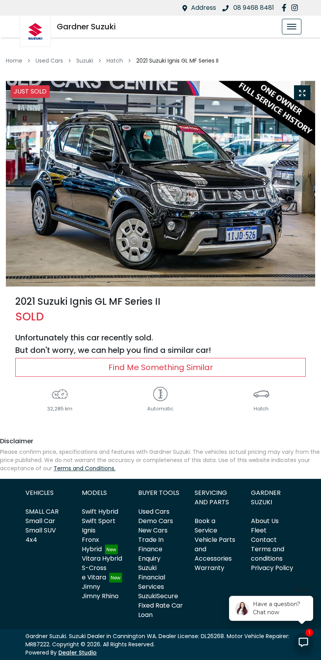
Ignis (89, 530)
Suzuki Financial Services (151, 577)
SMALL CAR (42, 511)
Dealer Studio (77, 652)
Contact (264, 539)
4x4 (31, 539)
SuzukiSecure (158, 596)
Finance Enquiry (150, 554)
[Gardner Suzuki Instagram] (296, 7)
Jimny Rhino (100, 596)
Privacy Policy (272, 567)
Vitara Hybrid (102, 558)
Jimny (91, 586)
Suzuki (84, 61)
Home (14, 61)
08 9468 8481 (253, 7)
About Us (265, 520)
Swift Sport (98, 520)
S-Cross (94, 567)
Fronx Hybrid (92, 544)
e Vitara (94, 577)
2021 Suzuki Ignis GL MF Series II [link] (177, 61)
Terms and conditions (267, 554)
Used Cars (49, 61)
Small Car (40, 520)
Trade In (151, 539)
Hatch (114, 61)
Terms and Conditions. (84, 468)
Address (203, 7)
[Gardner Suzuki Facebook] (285, 7)
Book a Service (206, 525)
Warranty (209, 567)
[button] (291, 26)
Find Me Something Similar (160, 367)
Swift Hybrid (100, 511)
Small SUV (40, 530)
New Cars (153, 530)
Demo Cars (155, 520)
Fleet (259, 530)
